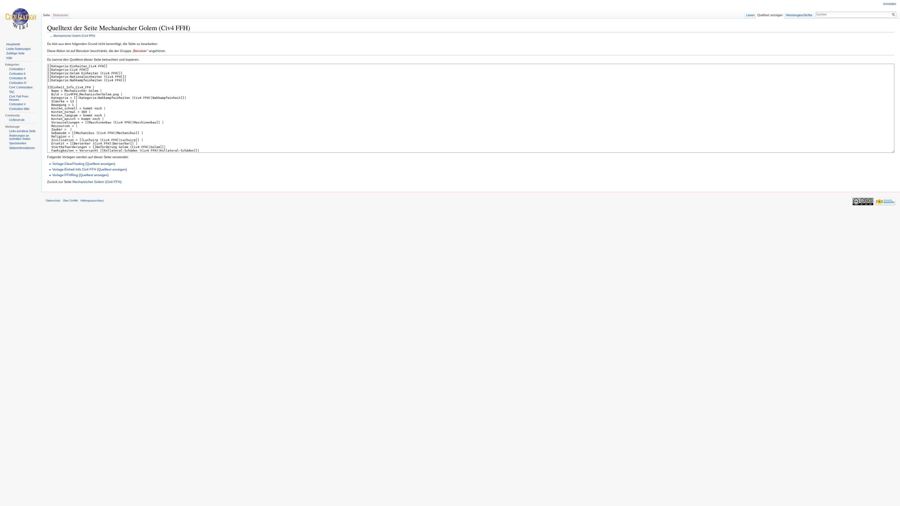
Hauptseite (13, 44)
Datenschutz (53, 200)
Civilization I (17, 69)
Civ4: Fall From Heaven (18, 98)
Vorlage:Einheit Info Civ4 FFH (74, 169)
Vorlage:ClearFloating (68, 164)
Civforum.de (17, 120)
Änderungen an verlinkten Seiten (19, 137)
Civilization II (17, 73)
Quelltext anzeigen (100, 164)
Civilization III (17, 78)
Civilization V (17, 104)
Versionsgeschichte (799, 15)
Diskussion (60, 15)
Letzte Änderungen (18, 49)
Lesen (750, 15)
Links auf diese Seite (22, 131)
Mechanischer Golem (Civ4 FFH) (74, 35)
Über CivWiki (70, 200)
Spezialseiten (17, 143)
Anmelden (889, 4)
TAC (12, 92)
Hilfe (9, 58)
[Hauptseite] (20, 18)
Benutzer (140, 51)
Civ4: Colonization (21, 87)
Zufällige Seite (15, 53)
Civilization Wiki (19, 109)
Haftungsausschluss (92, 200)
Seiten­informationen (22, 148)
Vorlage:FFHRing (65, 175)
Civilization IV (17, 83)
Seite (46, 15)
